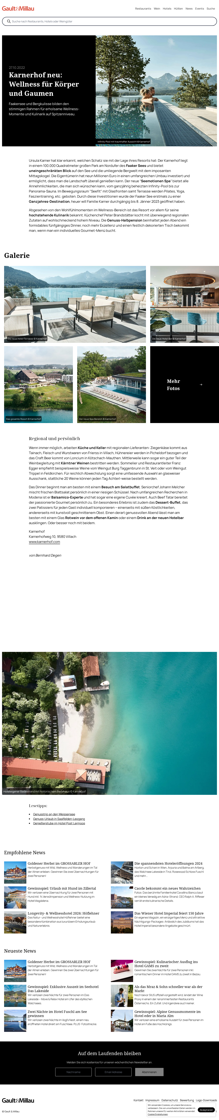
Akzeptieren (206, 1109)
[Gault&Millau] (18, 1100)
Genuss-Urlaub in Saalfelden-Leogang (59, 819)
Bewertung (187, 1100)
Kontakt (138, 1100)
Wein (157, 8)
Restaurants (143, 8)
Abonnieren (149, 1072)
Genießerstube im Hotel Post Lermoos (59, 823)
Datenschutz (170, 1100)
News (189, 8)
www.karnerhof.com (44, 541)
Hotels (167, 8)
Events (199, 8)
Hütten (178, 8)
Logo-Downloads (206, 1100)
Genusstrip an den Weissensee (54, 814)
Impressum (152, 1100)
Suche (211, 8)
